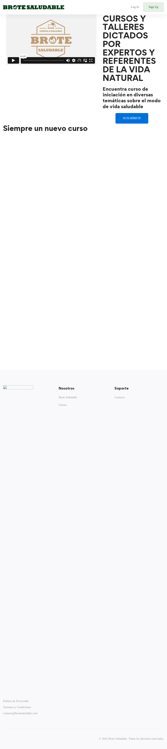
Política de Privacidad (15, 701)
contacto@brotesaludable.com (20, 713)
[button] (131, 118)
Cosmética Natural (139, 245)
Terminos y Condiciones (17, 707)
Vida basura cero (137, 308)
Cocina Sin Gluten (26, 245)
